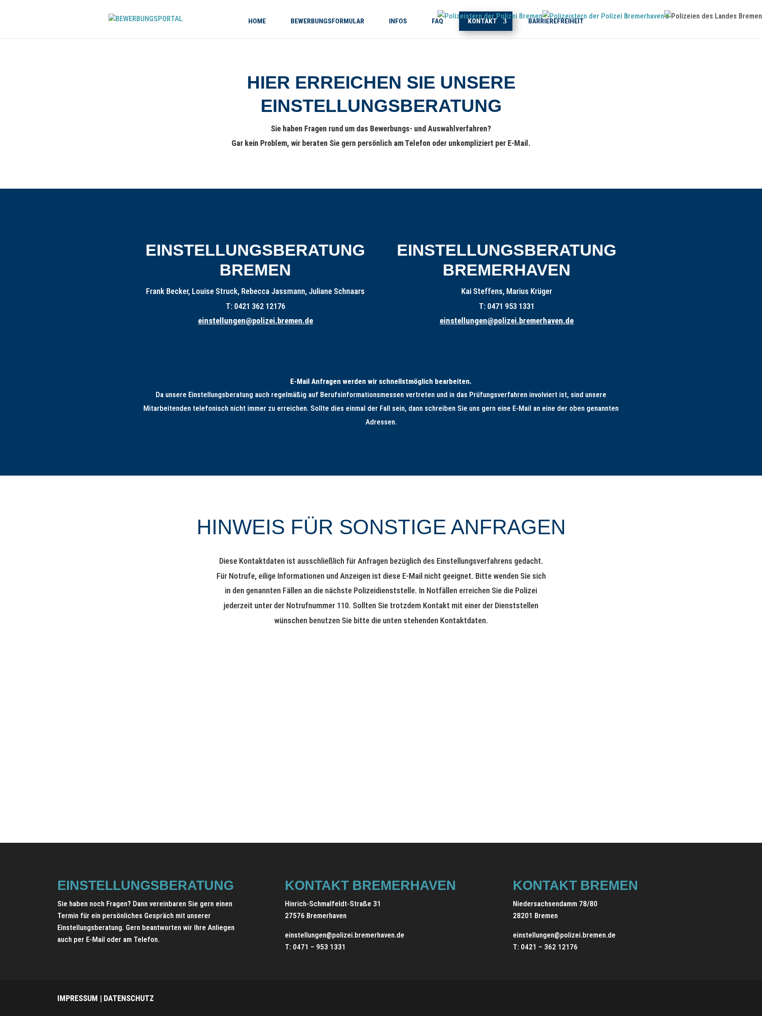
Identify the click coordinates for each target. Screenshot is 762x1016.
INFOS (398, 21)
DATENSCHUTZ (129, 998)
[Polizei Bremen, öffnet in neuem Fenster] (489, 15)
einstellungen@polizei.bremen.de (255, 321)
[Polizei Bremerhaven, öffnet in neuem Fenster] (603, 15)
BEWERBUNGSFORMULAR (327, 21)
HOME (257, 21)
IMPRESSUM (77, 998)
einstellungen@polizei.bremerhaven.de (507, 321)
